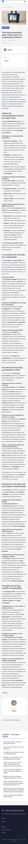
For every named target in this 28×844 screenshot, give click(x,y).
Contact (4, 832)
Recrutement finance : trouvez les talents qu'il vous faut (13, 742)
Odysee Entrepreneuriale (14, 810)
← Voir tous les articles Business (11, 720)
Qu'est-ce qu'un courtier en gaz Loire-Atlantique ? (14, 747)
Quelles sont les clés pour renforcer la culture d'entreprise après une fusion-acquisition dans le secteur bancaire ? (14, 789)
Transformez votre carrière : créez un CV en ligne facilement (14, 753)
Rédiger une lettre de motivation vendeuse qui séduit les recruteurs (13, 777)
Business (9, 7)
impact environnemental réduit (13, 265)
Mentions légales (6, 829)
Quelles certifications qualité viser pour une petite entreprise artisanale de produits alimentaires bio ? (14, 783)
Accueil (3, 7)
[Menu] (24, 1)
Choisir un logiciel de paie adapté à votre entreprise (13, 796)
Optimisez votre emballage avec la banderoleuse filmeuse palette (13, 758)
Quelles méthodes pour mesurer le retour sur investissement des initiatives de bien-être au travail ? (13, 764)
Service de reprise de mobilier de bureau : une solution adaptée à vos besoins (13, 771)
